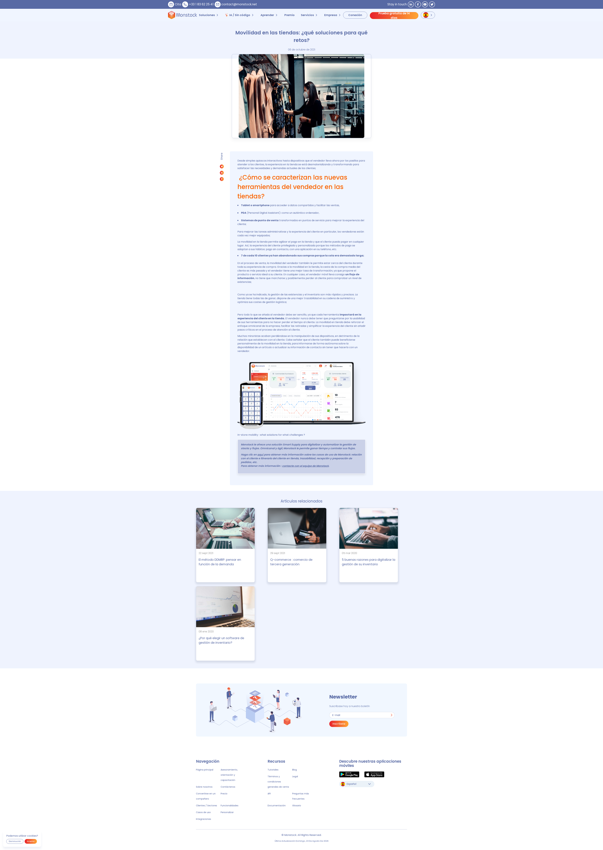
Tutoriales (273, 769)
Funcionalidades (229, 805)
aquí (260, 454)
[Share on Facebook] (222, 180)
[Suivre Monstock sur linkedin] (411, 4)
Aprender (267, 15)
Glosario (296, 805)
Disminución (15, 841)
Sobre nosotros (204, 786)
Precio (224, 793)
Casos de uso (203, 812)
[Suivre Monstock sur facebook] (418, 4)
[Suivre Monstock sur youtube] (425, 4)
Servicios (307, 15)
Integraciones (203, 819)
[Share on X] (222, 167)
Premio (289, 15)
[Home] (182, 15)
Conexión (355, 15)
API (269, 793)
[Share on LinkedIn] (222, 173)
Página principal (204, 769)
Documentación (277, 805)
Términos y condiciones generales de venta (278, 781)
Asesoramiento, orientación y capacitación (229, 775)
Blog (294, 769)
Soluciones (207, 15)
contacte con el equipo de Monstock (305, 466)
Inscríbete (338, 724)
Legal (295, 776)
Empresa (330, 15)
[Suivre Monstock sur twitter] (432, 4)
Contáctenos (228, 786)
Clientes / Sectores (206, 805)
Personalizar (227, 812)
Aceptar (31, 841)
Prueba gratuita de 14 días (394, 15)
